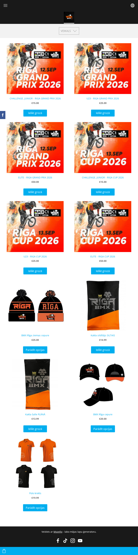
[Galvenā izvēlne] (5, 5)
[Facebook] (58, 541)
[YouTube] (80, 541)
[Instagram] (72, 541)
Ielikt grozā (35, 113)
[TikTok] (65, 541)
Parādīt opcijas (35, 350)
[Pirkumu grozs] (4, 551)
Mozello (58, 531)
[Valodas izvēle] (132, 5)
